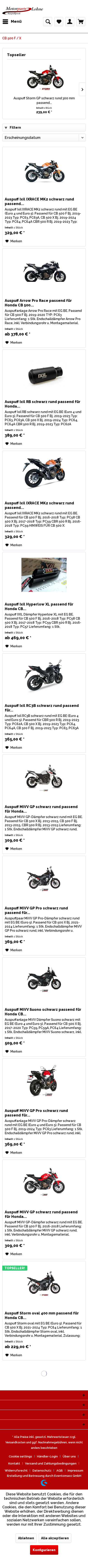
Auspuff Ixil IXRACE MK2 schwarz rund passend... (39, 201)
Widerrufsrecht (16, 1470)
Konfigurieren (44, 1550)
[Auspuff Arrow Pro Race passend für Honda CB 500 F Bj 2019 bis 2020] (44, 271)
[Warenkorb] (80, 21)
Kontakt (14, 1463)
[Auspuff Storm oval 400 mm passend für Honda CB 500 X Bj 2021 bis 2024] (44, 1283)
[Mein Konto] (69, 21)
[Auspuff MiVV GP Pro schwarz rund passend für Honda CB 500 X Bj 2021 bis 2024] (44, 878)
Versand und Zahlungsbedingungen (50, 1463)
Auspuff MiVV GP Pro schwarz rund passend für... (36, 910)
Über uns (69, 1456)
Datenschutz (41, 1470)
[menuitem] (12, 21)
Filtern (15, 127)
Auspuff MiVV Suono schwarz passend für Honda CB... (43, 1011)
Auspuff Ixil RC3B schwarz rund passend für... (42, 707)
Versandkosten (15, 1442)
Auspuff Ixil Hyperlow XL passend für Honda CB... (39, 606)
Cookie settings (20, 1456)
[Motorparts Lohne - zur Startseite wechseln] (22, 11)
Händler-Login (47, 1456)
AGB (59, 1470)
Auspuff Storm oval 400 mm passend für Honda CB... (42, 1315)
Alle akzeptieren (55, 1538)
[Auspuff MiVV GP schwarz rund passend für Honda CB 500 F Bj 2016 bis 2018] (44, 1182)
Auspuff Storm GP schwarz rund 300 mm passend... (44, 100)
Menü (16, 21)
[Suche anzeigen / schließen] (47, 21)
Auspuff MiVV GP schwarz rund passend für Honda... (41, 809)
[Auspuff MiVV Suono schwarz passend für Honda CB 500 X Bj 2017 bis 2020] (44, 980)
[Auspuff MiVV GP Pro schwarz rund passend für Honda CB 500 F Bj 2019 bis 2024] (44, 1081)
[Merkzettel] (58, 21)
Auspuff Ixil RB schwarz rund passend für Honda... (42, 404)
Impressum (75, 1470)
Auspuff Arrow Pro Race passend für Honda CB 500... (38, 302)
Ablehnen (26, 1538)
